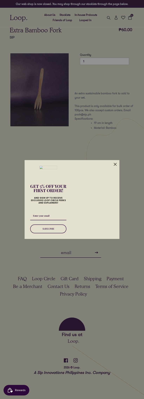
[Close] (115, 164)
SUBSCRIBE (48, 228)
